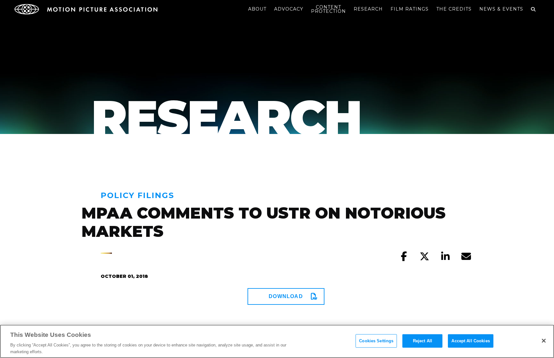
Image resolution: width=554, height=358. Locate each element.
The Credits (454, 9)
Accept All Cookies (470, 340)
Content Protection (328, 9)
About (257, 9)
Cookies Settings (376, 340)
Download (286, 296)
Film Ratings (409, 9)
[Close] (544, 341)
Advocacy (288, 9)
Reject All (422, 340)
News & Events (501, 9)
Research (368, 9)
